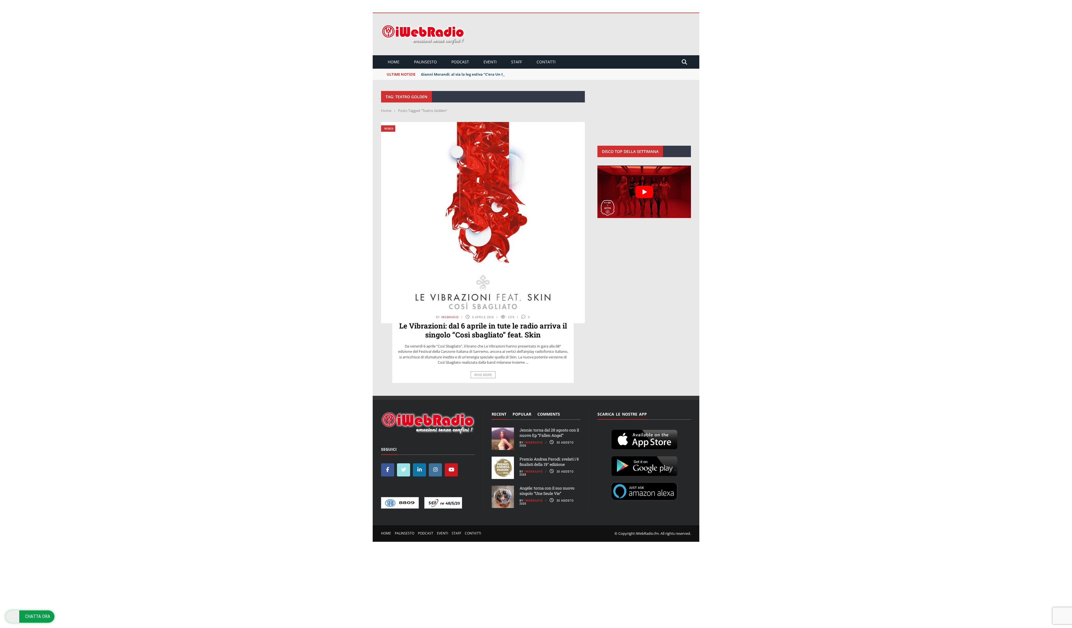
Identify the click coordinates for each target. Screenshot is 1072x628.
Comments (548, 414)
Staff (516, 61)
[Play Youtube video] (644, 192)
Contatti (546, 61)
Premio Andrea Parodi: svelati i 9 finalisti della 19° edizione (549, 461)
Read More (483, 375)
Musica (388, 128)
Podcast (460, 61)
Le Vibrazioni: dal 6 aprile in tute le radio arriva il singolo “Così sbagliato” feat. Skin (483, 330)
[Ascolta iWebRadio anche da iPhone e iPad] (644, 438)
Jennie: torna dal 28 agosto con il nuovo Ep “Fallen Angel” (549, 432)
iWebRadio (450, 317)
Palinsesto (425, 61)
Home (393, 61)
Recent (499, 414)
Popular (522, 414)
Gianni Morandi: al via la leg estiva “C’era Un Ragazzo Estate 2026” (480, 74)
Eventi (490, 61)
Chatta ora (37, 616)
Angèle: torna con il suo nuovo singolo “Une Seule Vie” (547, 490)
